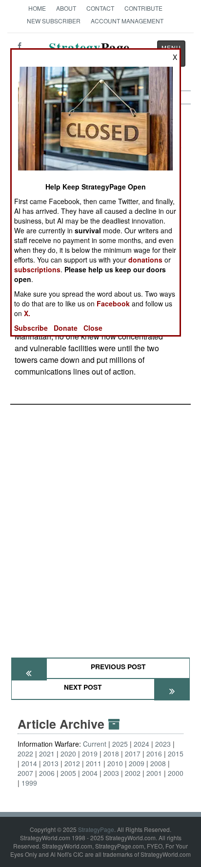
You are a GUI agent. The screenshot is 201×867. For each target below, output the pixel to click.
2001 (154, 773)
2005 (68, 773)
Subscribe (31, 328)
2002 (133, 773)
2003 (111, 773)
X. (27, 313)
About (66, 8)
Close (92, 328)
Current (94, 744)
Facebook (113, 303)
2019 (90, 753)
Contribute (143, 8)
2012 (72, 763)
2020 (68, 753)
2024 (141, 744)
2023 (163, 744)
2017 (133, 753)
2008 (158, 763)
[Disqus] (100, 526)
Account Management (127, 21)
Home (37, 8)
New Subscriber (53, 21)
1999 (29, 783)
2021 (47, 753)
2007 (25, 773)
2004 (90, 773)
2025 (120, 744)
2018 (111, 753)
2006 (47, 773)
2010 (115, 763)
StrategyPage (96, 829)
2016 (154, 753)
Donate (66, 328)
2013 (51, 763)
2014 (29, 763)
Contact (100, 8)
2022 (25, 753)
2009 (136, 763)
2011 (93, 763)
